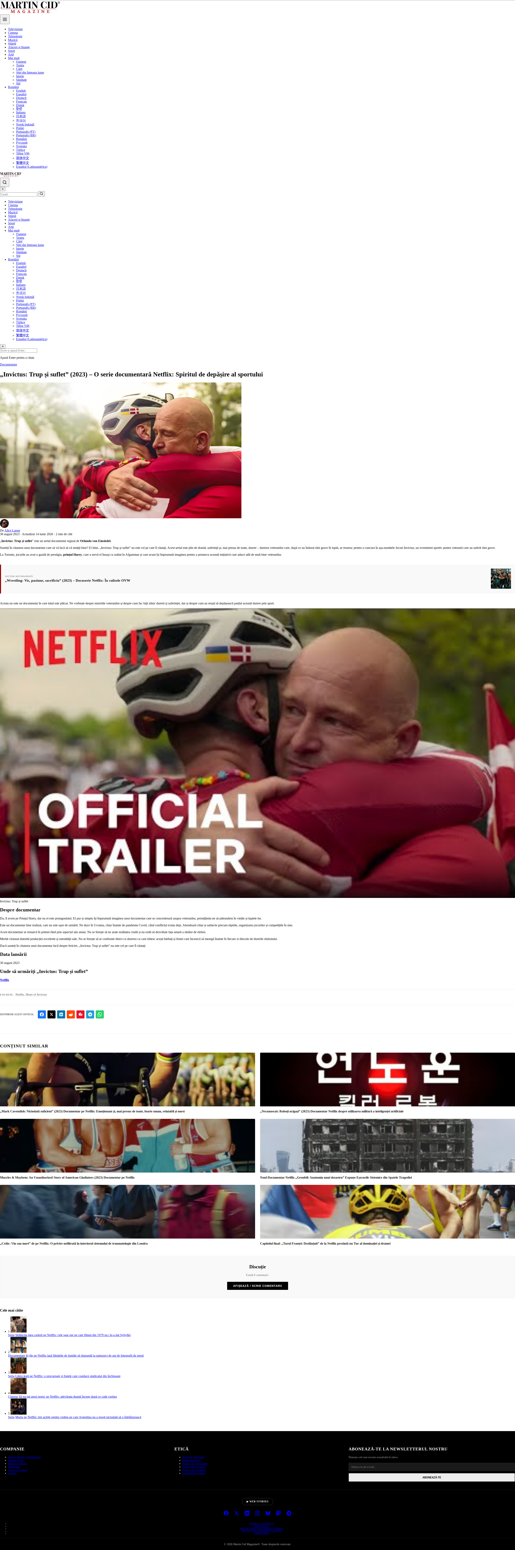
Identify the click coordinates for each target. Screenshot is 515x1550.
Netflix (4, 980)
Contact (12, 1473)
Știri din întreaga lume (30, 72)
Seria (11, 1335)
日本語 (21, 116)
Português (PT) (25, 131)
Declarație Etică (191, 1460)
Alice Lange (12, 530)
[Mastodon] (278, 1513)
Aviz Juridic (261, 1526)
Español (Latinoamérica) (31, 166)
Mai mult (14, 58)
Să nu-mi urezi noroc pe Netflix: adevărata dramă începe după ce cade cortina (68, 1396)
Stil (18, 83)
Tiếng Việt (22, 153)
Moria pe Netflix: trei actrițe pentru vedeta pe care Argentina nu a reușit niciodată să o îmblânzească (78, 1417)
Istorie (20, 76)
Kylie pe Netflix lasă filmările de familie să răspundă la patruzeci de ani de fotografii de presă (85, 1355)
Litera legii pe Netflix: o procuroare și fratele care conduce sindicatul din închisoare (68, 1376)
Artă (11, 54)
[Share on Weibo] (80, 1014)
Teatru (20, 65)
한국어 (21, 120)
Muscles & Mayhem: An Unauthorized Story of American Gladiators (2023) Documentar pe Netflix (67, 1177)
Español (21, 94)
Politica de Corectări (194, 1466)
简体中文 (22, 158)
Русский (22, 142)
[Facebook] (226, 1513)
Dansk (20, 105)
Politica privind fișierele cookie (261, 1528)
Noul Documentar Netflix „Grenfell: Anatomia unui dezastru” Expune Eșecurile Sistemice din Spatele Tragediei (336, 1177)
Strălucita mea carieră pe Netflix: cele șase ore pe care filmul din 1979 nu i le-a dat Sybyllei (73, 1335)
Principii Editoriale (193, 1457)
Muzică (13, 40)
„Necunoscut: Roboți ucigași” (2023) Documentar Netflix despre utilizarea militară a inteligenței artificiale (332, 1111)
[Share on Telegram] (90, 1014)
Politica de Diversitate (195, 1463)
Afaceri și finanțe (19, 47)
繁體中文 (22, 163)
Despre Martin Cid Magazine (24, 1457)
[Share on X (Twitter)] (51, 1014)
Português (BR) (26, 135)
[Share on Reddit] (71, 1014)
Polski (20, 128)
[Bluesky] (268, 1513)
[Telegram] (288, 1513)
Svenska (21, 146)
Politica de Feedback (194, 1470)
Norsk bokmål (25, 124)
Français (21, 101)
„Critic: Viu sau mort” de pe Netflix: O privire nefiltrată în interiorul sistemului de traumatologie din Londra (74, 1243)
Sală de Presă (15, 1460)
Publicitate (14, 1466)
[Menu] (5, 19)
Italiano (21, 112)
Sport (11, 51)
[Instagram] (257, 1513)
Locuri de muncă (17, 1470)
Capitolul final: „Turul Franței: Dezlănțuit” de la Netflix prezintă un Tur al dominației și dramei (325, 1243)
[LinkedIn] (247, 1513)
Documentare (8, 364)
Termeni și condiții (261, 1523)
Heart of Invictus (36, 994)
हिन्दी (19, 108)
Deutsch (21, 98)
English (21, 90)
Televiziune (15, 29)
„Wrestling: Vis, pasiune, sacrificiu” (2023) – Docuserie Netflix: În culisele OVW (67, 580)
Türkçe (20, 149)
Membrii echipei (17, 1463)
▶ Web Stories (258, 1501)
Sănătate (21, 79)
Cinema (13, 32)
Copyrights (261, 1533)
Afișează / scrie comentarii (257, 1285)
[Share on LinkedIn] (61, 1014)
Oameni (21, 61)
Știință (12, 43)
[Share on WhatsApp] (100, 1014)
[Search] (4, 182)
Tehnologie (15, 36)
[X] (236, 1513)
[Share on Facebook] (42, 1014)
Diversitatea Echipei (193, 1473)
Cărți (19, 69)
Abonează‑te (431, 1477)
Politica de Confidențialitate (262, 1531)
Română (13, 87)
